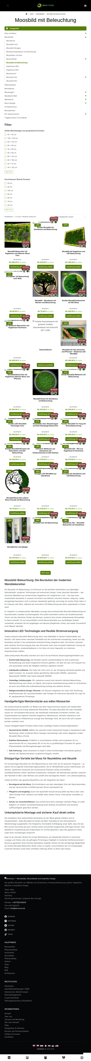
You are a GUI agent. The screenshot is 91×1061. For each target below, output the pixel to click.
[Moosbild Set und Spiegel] (17, 530)
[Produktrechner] (45, 1057)
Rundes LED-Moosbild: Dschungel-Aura (17, 425)
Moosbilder (9, 37)
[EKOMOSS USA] (56, 1046)
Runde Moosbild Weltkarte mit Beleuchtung (73, 376)
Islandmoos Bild (12, 66)
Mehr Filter (9, 172)
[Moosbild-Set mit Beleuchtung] (45, 518)
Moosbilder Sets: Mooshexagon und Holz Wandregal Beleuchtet (45, 425)
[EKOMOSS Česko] (37, 1046)
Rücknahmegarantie (13, 995)
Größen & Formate (12, 1034)
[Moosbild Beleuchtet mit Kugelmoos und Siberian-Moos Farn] (17, 235)
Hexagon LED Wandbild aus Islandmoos (45, 475)
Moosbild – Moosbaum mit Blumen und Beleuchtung (45, 301)
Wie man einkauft (12, 1022)
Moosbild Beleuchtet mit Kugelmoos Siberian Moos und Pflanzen (17, 377)
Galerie (7, 961)
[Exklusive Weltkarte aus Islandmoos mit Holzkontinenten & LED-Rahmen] (45, 444)
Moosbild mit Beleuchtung (17, 63)
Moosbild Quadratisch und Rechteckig (21, 52)
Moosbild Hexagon (13, 48)
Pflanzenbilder (10, 85)
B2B (6, 970)
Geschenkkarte (45, 350)
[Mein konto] (82, 1057)
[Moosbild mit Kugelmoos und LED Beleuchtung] (73, 235)
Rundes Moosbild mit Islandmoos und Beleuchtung (45, 228)
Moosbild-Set (11, 77)
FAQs (7, 1025)
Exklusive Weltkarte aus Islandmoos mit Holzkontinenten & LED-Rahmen (45, 451)
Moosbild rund (12, 44)
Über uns (8, 1016)
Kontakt (8, 1013)
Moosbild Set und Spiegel (17, 547)
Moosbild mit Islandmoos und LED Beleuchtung (73, 475)
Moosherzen (11, 73)
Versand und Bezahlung (14, 1019)
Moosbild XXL (11, 81)
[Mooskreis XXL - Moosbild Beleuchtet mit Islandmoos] (73, 518)
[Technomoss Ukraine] (53, 1046)
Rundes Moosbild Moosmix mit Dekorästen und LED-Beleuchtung (17, 451)
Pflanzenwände (11, 950)
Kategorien (14, 28)
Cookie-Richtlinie (12, 998)
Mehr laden (45, 573)
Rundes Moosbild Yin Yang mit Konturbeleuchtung (73, 425)
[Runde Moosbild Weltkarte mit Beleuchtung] (73, 370)
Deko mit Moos (10, 33)
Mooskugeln (9, 92)
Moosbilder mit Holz (14, 55)
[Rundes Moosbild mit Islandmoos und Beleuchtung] (45, 223)
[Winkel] (9, 1057)
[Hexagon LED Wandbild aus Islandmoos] (45, 469)
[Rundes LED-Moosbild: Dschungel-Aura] (17, 419)
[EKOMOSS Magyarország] (41, 1046)
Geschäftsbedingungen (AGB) (17, 989)
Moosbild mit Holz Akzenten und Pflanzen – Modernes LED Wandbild (74, 352)
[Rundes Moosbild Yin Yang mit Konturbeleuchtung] (73, 419)
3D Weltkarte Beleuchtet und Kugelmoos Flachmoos (17, 326)
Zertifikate (9, 1037)
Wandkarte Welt (11, 96)
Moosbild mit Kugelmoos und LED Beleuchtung (73, 252)
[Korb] (64, 1057)
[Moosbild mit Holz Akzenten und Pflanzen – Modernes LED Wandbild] (73, 333)
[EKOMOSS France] (45, 1046)
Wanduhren (9, 99)
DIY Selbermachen (12, 114)
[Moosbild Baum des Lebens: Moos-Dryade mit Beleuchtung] (17, 481)
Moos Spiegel (10, 103)
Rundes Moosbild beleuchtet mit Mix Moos (73, 301)
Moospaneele (10, 110)
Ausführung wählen (17, 267)
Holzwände (9, 952)
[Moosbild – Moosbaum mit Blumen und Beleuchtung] (45, 284)
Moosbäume (9, 88)
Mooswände (10, 947)
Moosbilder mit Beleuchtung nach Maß (17, 277)
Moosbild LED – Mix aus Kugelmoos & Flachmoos (73, 450)
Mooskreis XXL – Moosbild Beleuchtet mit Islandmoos (73, 524)
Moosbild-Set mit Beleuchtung (45, 523)
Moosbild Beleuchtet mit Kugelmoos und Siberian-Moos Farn (17, 253)
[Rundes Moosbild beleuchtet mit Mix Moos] (73, 284)
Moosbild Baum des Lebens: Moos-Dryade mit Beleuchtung (17, 499)
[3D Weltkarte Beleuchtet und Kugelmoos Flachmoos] (17, 321)
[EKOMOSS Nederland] (49, 1046)
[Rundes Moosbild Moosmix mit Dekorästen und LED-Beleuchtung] (17, 444)
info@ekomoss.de (17, 908)
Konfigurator (10, 973)
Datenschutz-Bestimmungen (16, 992)
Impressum (9, 986)
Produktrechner (11, 107)
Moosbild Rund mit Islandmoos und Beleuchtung (45, 400)
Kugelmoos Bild (12, 70)
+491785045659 (19, 902)
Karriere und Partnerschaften (17, 1031)
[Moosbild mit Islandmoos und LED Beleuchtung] (73, 469)
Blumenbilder (11, 59)
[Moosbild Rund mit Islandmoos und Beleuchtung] (45, 382)
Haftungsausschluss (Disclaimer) (18, 1001)
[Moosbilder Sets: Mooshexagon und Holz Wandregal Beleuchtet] (45, 419)
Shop (7, 964)
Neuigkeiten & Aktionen (14, 1028)
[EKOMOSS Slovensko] (34, 1046)
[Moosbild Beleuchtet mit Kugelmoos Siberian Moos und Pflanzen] (17, 370)
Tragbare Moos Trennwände (16, 118)
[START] (26, 14)
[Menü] (8, 6)
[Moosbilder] (27, 1057)
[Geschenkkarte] (45, 333)
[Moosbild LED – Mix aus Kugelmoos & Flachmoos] (73, 444)
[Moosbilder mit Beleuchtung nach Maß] (17, 272)
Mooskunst (10, 41)
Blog (6, 967)
